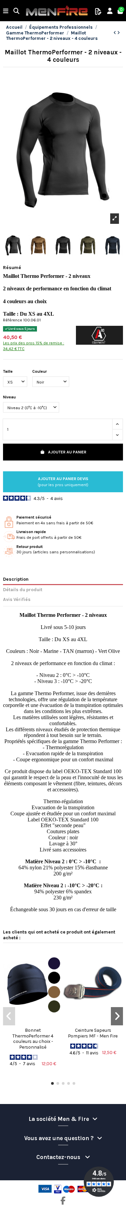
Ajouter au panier (67, 452)
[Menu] (6, 12)
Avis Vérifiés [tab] (17, 599)
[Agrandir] (114, 218)
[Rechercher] (16, 12)
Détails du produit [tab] (22, 589)
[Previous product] (115, 32)
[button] (52, 1083)
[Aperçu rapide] (33, 1023)
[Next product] (118, 32)
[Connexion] (110, 12)
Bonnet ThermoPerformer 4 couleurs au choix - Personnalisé (32, 1038)
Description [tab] (16, 579)
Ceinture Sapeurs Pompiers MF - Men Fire (93, 1032)
